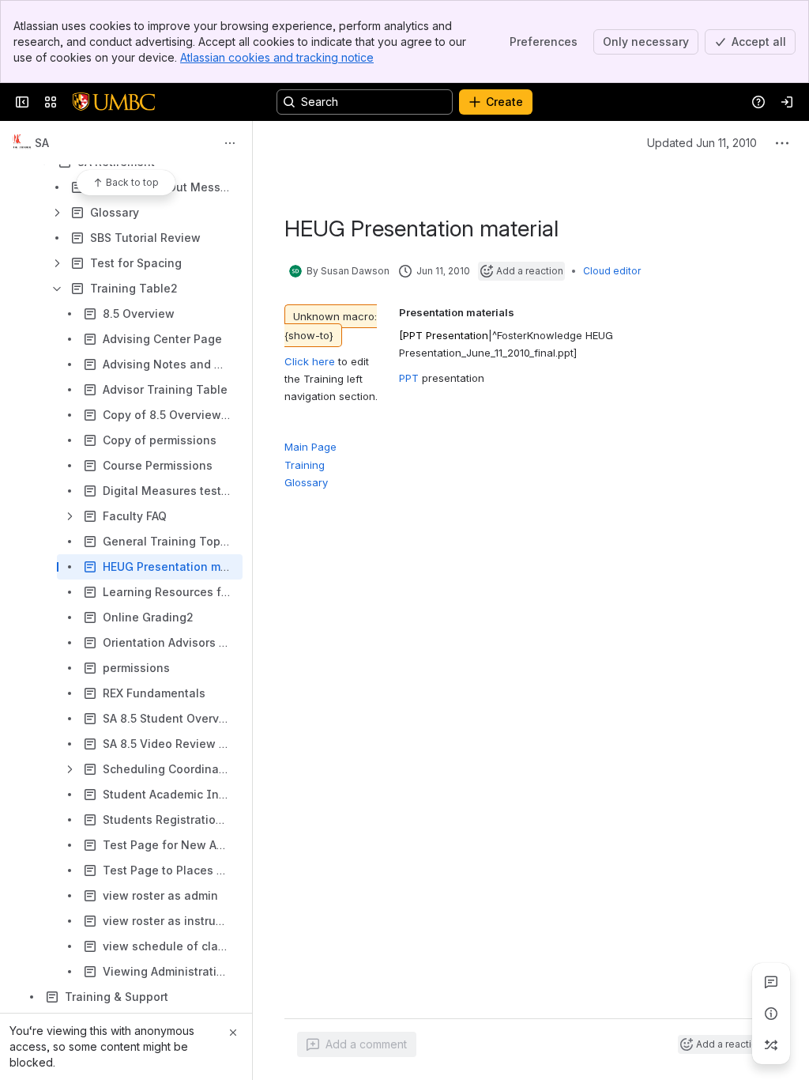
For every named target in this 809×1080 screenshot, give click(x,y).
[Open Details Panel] (771, 1013)
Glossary (306, 482)
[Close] (233, 1032)
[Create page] (771, 1045)
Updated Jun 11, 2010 (702, 142)
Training (304, 465)
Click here (309, 361)
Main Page (310, 446)
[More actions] (229, 143)
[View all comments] (771, 982)
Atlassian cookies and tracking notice (277, 57)
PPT (410, 378)
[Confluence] (114, 102)
